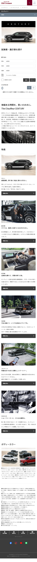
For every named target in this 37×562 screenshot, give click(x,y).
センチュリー (5, 11)
